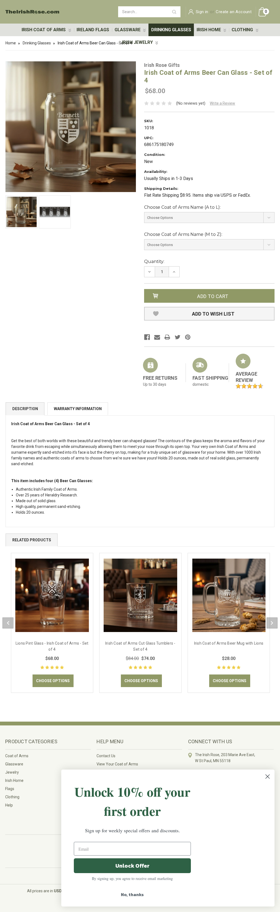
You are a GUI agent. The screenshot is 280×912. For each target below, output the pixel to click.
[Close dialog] (267, 776)
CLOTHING (243, 29)
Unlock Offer (132, 866)
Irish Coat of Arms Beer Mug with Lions (229, 643)
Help (9, 805)
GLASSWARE (128, 29)
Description (25, 409)
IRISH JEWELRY (138, 42)
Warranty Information (78, 409)
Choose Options (53, 681)
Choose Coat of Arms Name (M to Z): (183, 234)
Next (272, 622)
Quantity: (154, 261)
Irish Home (14, 780)
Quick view (52, 595)
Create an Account (234, 11)
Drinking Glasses (171, 29)
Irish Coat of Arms (44, 29)
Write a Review (222, 103)
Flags (9, 789)
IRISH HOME (209, 29)
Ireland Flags (93, 29)
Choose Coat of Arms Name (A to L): (182, 207)
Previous (7, 622)
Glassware (14, 764)
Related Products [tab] (31, 540)
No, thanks (132, 894)
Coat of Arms (16, 756)
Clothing (12, 797)
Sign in (202, 11)
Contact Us (106, 756)
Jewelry (12, 772)
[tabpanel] (52, 623)
